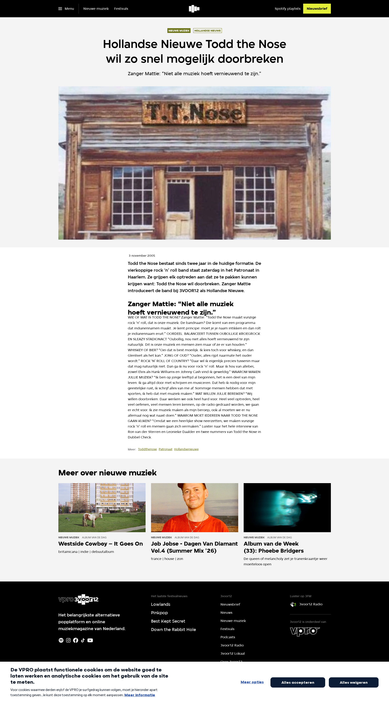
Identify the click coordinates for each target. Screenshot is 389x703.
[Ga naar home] (194, 8)
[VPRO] (305, 631)
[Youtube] (90, 640)
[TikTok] (83, 640)
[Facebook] (75, 640)
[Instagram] (68, 640)
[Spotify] (61, 640)
